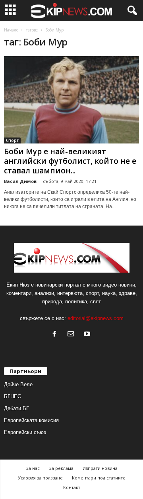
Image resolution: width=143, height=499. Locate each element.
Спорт (12, 140)
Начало (11, 30)
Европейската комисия (31, 420)
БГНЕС (12, 396)
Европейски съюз (25, 432)
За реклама (61, 468)
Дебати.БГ (16, 408)
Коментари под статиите (99, 478)
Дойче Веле (18, 384)
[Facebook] (56, 335)
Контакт (71, 487)
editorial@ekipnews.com (96, 318)
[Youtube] (88, 335)
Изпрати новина (100, 468)
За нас (33, 468)
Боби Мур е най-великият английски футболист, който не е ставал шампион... (70, 161)
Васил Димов (20, 181)
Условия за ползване (40, 478)
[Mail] (72, 335)
